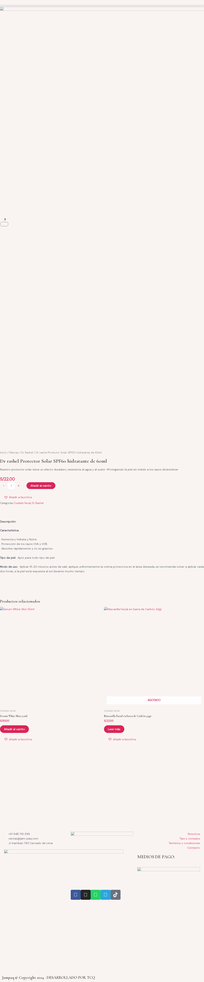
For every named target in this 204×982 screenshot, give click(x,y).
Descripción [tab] (8, 521)
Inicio (3, 452)
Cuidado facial (22, 503)
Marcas (14, 452)
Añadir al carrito (40, 485)
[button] (102, 6)
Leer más (114, 729)
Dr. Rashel (27, 452)
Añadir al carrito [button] (14, 729)
